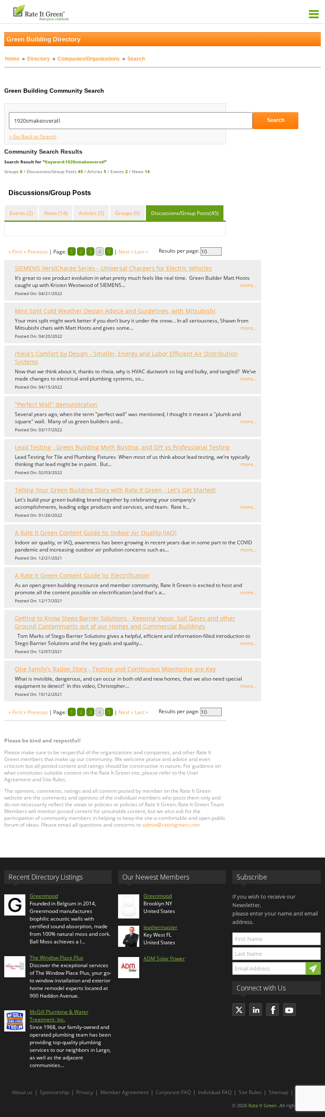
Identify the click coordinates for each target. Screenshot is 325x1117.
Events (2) (21, 213)
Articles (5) (91, 213)
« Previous (36, 251)
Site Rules (250, 1092)
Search (275, 120)
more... (248, 285)
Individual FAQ (214, 1092)
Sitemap (278, 1092)
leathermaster (160, 927)
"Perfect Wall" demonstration (56, 404)
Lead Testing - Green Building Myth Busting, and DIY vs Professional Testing (122, 447)
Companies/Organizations (89, 59)
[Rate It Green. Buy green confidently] (84, 11)
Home (12, 59)
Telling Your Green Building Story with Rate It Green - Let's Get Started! (115, 490)
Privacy (84, 1092)
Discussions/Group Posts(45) (185, 213)
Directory (38, 59)
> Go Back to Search (32, 136)
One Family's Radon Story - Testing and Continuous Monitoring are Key (115, 669)
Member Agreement (124, 1092)
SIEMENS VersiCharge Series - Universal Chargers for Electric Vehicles (113, 268)
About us (22, 1092)
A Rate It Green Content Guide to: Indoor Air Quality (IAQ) (95, 533)
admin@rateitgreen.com (171, 825)
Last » (141, 251)
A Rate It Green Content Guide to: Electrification (82, 575)
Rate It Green (262, 1105)
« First (15, 251)
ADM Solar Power (164, 958)
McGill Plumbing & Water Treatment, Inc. (59, 1015)
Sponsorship (54, 1092)
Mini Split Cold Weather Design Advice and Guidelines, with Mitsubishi (115, 311)
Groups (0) (127, 213)
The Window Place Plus (56, 957)
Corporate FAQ (173, 1092)
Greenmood (44, 895)
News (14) (56, 213)
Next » (125, 251)
